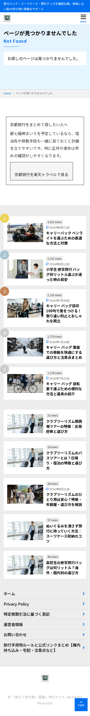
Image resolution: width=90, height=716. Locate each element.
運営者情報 (13, 624)
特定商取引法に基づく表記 (27, 614)
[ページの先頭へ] (81, 704)
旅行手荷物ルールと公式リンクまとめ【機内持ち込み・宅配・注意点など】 (42, 647)
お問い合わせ (15, 634)
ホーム (9, 593)
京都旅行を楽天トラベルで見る (41, 174)
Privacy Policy (16, 604)
